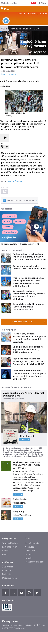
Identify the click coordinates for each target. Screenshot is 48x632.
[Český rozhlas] (9, 3)
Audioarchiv (32, 14)
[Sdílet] (6, 147)
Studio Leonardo (8, 74)
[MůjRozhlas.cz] (5, 86)
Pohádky (19, 221)
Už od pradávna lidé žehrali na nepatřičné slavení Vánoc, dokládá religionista (28, 349)
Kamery (43, 14)
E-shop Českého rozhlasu (17, 387)
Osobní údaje (16, 625)
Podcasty (6, 574)
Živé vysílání (9, 232)
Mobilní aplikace (9, 578)
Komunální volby (9, 547)
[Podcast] (2, 147)
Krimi (6, 221)
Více (37, 28)
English (42, 625)
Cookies (5, 625)
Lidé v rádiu (30, 550)
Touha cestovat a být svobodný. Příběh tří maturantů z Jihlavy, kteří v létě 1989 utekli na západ (29, 257)
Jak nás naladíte (32, 543)
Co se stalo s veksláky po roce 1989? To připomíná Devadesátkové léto (28, 307)
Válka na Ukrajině (10, 543)
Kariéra (28, 554)
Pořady (27, 28)
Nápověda (29, 547)
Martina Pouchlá (15, 181)
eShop (5, 554)
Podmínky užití (30, 625)
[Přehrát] (4, 138)
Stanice (5, 550)
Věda (4, 28)
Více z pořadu (10, 330)
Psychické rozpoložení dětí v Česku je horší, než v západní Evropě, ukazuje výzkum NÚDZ (29, 361)
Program (21, 14)
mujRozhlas (6, 209)
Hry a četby (9, 216)
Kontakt (28, 558)
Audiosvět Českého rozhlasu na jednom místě (20, 244)
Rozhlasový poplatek (34, 562)
